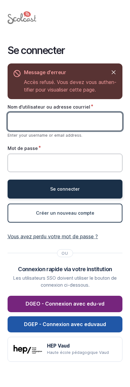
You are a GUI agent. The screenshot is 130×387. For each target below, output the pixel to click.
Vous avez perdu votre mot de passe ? (53, 236)
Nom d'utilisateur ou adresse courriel (49, 107)
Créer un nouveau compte (65, 213)
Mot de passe (23, 148)
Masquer (113, 72)
